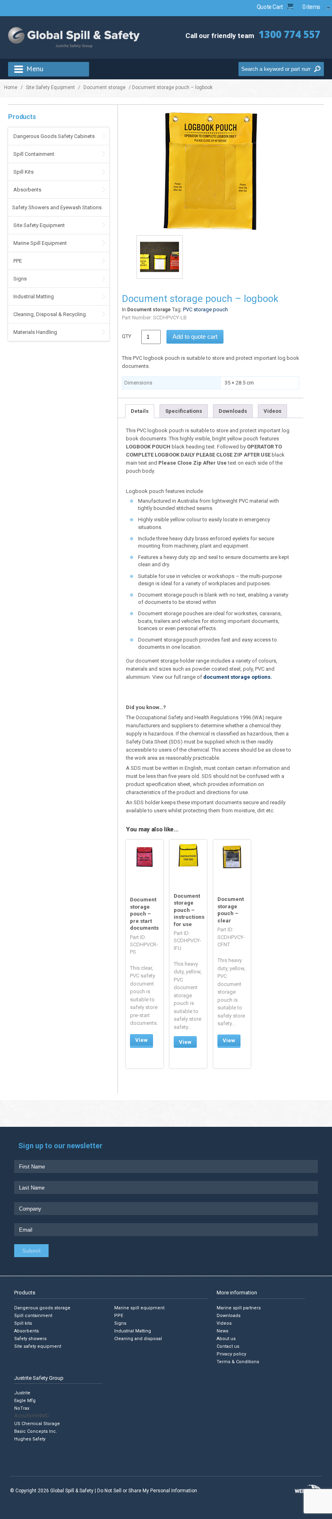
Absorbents (27, 190)
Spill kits (23, 1323)
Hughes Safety (29, 1439)
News (222, 1330)
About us (226, 1338)
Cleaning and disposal (138, 1338)
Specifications (183, 411)
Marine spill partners (239, 1307)
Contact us (228, 1346)
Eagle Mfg (25, 1400)
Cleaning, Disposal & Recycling (49, 314)
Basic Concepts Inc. (35, 1431)
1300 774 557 (289, 34)
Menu (34, 68)
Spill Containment (33, 154)
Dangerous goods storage (42, 1307)
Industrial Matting (33, 296)
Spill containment (33, 1315)
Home (10, 87)
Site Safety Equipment (50, 87)
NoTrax (21, 1408)
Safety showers (30, 1338)
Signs (20, 279)
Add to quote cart (194, 336)
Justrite (22, 1393)
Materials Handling (35, 332)
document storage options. (237, 677)
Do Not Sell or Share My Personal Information (147, 1491)
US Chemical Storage (37, 1423)
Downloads (233, 411)
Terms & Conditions (238, 1361)
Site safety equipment (37, 1346)
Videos (272, 411)
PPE (17, 261)
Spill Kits (23, 172)
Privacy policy (231, 1353)
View (141, 1040)
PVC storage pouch (205, 309)
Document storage (104, 87)
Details (140, 411)
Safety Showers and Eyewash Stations (57, 207)
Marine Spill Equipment (40, 243)
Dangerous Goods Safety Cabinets (54, 136)
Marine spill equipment (139, 1307)
